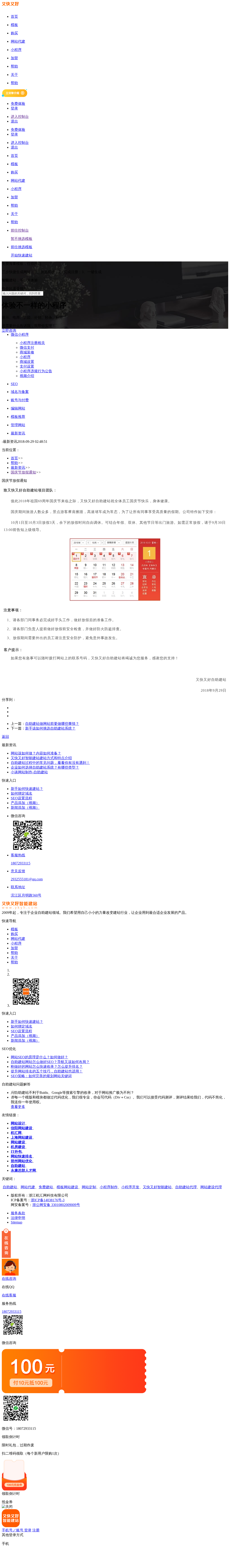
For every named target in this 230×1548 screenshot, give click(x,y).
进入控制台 (20, 116)
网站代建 (18, 939)
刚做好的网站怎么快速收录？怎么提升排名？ (47, 1066)
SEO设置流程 (21, 798)
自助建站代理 (186, 1187)
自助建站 (10, 1187)
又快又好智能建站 (157, 1187)
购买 (14, 934)
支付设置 (27, 366)
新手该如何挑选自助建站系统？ (50, 728)
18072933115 (11, 1311)
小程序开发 (130, 1187)
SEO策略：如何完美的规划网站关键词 (41, 1076)
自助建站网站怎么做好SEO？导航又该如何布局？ (50, 1062)
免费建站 (46, 1187)
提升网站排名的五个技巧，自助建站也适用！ (47, 1071)
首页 (14, 458)
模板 (14, 929)
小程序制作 (109, 1187)
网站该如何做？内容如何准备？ (36, 753)
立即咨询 (9, 330)
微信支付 (27, 347)
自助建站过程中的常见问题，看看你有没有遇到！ (50, 763)
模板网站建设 (67, 1187)
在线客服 (9, 1295)
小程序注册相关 (32, 343)
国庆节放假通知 (23, 472)
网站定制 (89, 1187)
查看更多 (18, 1107)
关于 (14, 957)
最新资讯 (18, 467)
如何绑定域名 (21, 793)
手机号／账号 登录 (16, 1530)
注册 (36, 1530)
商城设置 (27, 362)
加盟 (14, 948)
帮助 (14, 463)
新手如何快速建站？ (27, 789)
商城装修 (27, 352)
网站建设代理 (211, 1187)
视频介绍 (27, 376)
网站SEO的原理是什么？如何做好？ (39, 1057)
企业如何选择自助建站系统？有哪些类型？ (45, 767)
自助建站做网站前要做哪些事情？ (52, 724)
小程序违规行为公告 (36, 371)
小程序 (25, 357)
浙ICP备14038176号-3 (47, 1200)
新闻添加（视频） (25, 807)
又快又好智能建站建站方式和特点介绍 (41, 758)
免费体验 (18, 103)
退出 (14, 121)
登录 (14, 108)
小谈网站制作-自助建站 (29, 772)
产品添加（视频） (25, 803)
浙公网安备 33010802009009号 (56, 1205)
